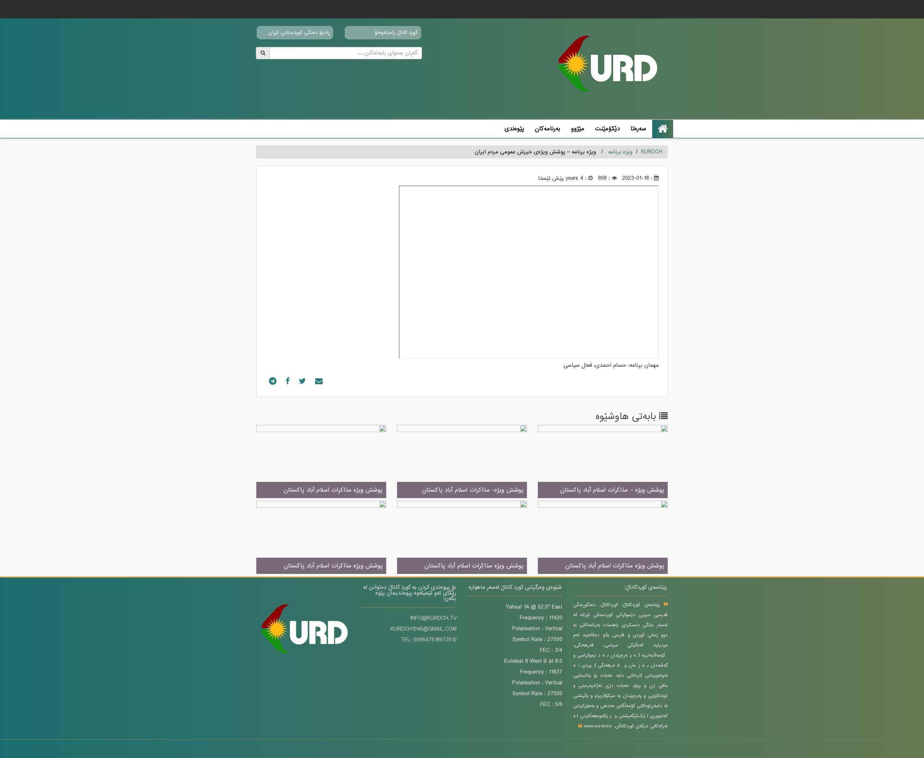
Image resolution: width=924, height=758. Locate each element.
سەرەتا (638, 128)
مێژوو (577, 128)
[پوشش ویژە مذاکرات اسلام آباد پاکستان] (321, 462)
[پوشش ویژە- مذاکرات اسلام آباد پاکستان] (462, 462)
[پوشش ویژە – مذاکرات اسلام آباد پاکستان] (603, 462)
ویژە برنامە (620, 152)
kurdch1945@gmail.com (424, 629)
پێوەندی (514, 128)
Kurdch (651, 152)
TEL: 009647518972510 (429, 640)
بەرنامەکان (547, 128)
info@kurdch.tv (433, 618)
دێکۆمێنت (607, 128)
